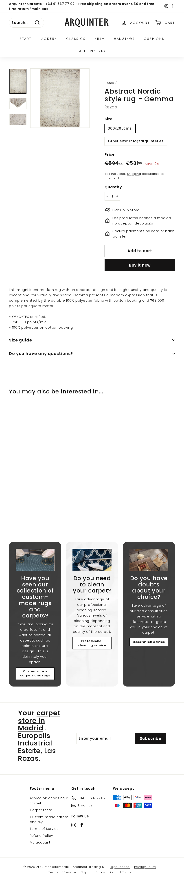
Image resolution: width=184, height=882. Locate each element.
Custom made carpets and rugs (35, 673)
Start (25, 38)
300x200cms (120, 128)
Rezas (111, 107)
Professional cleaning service (92, 643)
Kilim (100, 38)
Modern (48, 38)
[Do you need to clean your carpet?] (91, 559)
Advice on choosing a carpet (49, 800)
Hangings (124, 38)
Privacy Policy (145, 867)
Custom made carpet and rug (49, 819)
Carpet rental (41, 810)
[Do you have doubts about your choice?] (148, 559)
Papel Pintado (92, 51)
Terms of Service (44, 828)
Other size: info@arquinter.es (136, 141)
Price (110, 154)
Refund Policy (41, 835)
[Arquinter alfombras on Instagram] (73, 825)
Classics (75, 38)
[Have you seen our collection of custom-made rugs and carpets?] (35, 559)
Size (109, 118)
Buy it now (140, 265)
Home (109, 83)
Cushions (154, 38)
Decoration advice (149, 642)
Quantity (113, 187)
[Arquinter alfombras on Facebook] (81, 825)
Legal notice (120, 867)
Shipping (134, 174)
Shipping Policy (93, 872)
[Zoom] (60, 98)
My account (40, 842)
